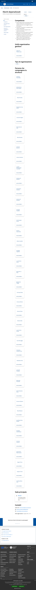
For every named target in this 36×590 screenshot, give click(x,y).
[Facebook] (27, 4)
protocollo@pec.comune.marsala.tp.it (22, 511)
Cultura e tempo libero (12, 556)
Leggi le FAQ (11, 573)
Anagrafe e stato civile (12, 554)
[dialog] (18, 584)
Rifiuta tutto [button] (21, 586)
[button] (18, 588)
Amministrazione (6, 7)
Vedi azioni (29, 12)
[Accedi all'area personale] (32, 1)
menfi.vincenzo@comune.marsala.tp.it (25, 507)
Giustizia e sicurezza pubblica (21, 557)
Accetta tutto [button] (14, 586)
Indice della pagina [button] (6, 19)
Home (2, 7)
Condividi (25, 12)
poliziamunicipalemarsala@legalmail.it (22, 509)
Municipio (20, 495)
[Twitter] (29, 4)
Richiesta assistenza (12, 575)
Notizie (28, 554)
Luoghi (28, 562)
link (26, 584)
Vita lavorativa (11, 557)
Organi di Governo (3, 554)
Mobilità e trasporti (12, 562)
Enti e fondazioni (3, 559)
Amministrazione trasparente (20, 570)
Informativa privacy (21, 571)
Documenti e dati (3, 564)
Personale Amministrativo (4, 562)
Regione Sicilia (3, 1)
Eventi (28, 563)
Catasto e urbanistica (12, 560)
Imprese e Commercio (12, 559)
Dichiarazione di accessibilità (20, 575)
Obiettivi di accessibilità (21, 577)
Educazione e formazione (22, 554)
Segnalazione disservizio (13, 571)
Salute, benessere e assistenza (21, 562)
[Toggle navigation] (1, 4)
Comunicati (28, 556)
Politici (2, 560)
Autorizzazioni (20, 564)
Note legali (19, 573)
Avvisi (28, 557)
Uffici (11, 7)
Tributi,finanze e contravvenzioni (20, 559)
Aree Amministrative (4, 556)
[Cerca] (34, 4)
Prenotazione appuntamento (11, 570)
